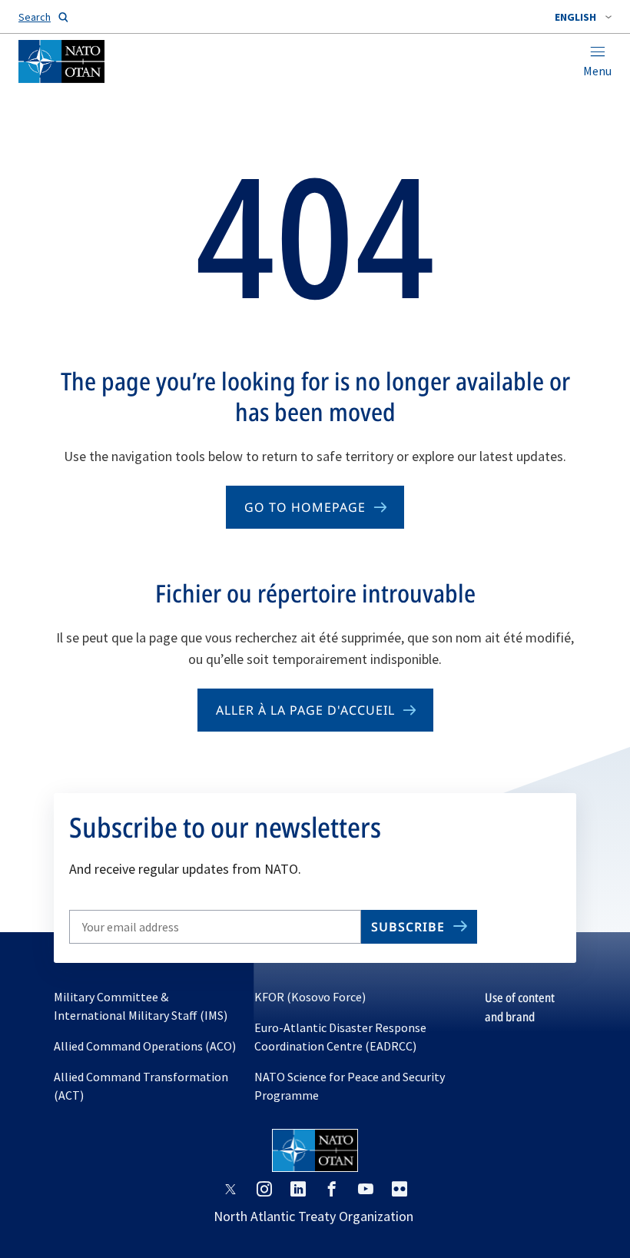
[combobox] (583, 17)
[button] (583, 17)
